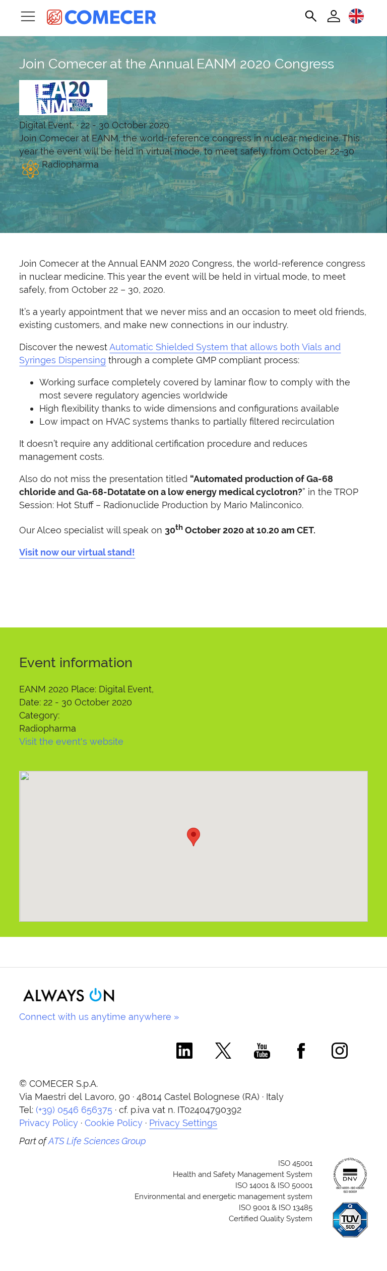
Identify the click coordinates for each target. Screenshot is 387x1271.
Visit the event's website (71, 741)
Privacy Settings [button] (183, 1123)
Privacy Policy (48, 1123)
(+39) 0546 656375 (74, 1109)
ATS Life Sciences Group (97, 1141)
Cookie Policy (114, 1123)
